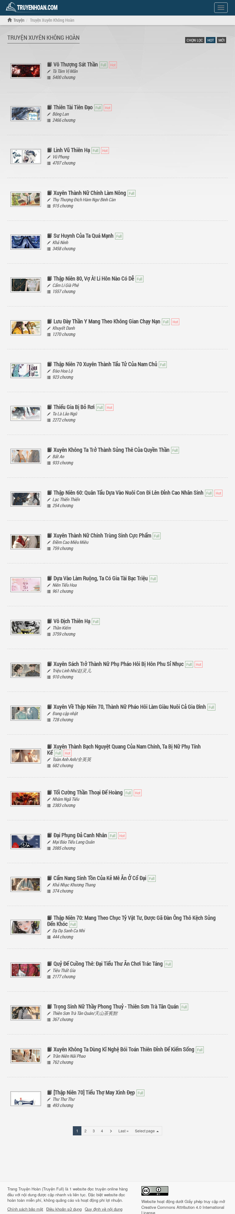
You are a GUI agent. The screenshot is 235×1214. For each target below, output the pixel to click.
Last (123, 1130)
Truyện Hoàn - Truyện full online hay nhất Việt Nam (33, 7)
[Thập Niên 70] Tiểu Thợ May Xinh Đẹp (94, 1092)
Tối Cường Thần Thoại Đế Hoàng (88, 792)
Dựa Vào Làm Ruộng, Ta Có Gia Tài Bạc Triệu (101, 578)
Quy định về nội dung (103, 1209)
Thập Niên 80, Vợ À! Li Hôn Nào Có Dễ (94, 278)
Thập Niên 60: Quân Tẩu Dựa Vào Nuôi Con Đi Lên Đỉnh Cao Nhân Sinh (128, 492)
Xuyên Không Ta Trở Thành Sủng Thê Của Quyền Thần (112, 449)
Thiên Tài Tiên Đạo (73, 107)
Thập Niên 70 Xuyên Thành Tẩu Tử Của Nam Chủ (105, 364)
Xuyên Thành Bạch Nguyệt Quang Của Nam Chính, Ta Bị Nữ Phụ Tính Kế (124, 749)
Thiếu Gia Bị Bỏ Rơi (74, 406)
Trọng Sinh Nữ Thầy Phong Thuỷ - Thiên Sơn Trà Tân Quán (116, 1006)
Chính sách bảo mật (25, 1209)
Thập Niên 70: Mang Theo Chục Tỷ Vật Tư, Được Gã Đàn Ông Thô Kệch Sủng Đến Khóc (131, 920)
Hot (210, 40)
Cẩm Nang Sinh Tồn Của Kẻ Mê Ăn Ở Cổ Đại (100, 878)
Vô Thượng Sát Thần (76, 64)
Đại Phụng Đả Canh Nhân (80, 835)
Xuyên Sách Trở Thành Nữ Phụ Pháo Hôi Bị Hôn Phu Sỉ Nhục (119, 663)
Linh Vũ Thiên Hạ (72, 150)
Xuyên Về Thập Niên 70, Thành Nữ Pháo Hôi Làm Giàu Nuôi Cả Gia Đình (130, 706)
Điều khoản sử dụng (64, 1209)
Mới (221, 40)
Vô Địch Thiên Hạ (72, 621)
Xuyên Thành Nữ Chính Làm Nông (90, 192)
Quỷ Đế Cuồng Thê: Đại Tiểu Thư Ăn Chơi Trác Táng (108, 963)
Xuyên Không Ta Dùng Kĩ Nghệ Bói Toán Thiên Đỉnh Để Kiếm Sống (124, 1049)
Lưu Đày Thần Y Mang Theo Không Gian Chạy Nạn (107, 321)
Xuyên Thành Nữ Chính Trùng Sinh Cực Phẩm (102, 535)
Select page (145, 1130)
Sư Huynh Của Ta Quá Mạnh (84, 235)
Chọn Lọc (195, 40)
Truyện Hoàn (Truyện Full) (41, 1189)
